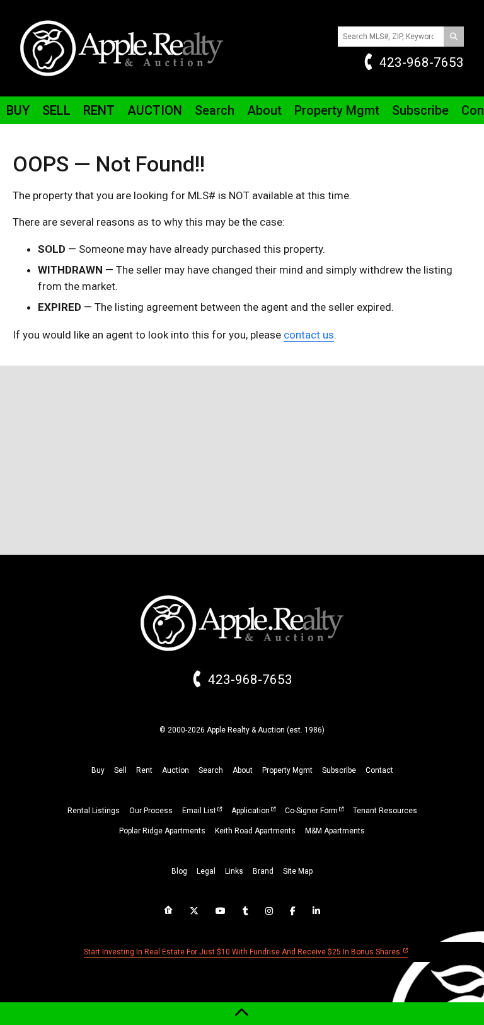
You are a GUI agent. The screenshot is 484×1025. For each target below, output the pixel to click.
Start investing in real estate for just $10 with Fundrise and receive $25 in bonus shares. (243, 951)
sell (120, 770)
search (211, 770)
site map (298, 871)
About (264, 110)
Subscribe (420, 110)
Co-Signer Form (311, 810)
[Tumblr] (245, 910)
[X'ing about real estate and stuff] (194, 910)
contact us (309, 334)
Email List (199, 810)
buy (98, 770)
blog (179, 871)
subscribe (339, 770)
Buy (18, 110)
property (287, 770)
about (243, 770)
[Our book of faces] (293, 910)
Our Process (151, 810)
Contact (379, 770)
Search (214, 110)
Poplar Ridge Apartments (162, 830)
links (234, 871)
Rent (99, 110)
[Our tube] (221, 910)
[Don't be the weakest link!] (316, 910)
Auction (154, 110)
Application (250, 810)
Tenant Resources (385, 810)
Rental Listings (93, 810)
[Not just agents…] (168, 910)
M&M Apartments (335, 830)
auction (175, 770)
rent (144, 770)
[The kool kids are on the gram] (269, 910)
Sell (56, 110)
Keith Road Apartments (255, 830)
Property (336, 110)
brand (263, 871)
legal (206, 871)
